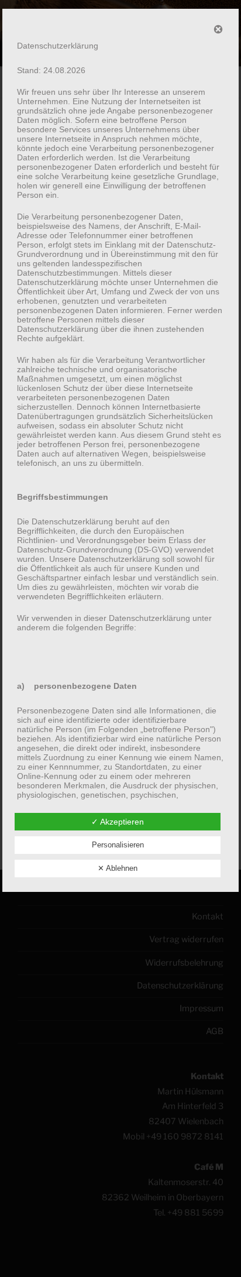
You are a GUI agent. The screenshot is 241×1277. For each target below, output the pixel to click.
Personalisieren (118, 844)
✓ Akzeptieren (117, 821)
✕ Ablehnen (117, 868)
